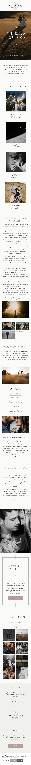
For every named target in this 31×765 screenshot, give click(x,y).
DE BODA (15, 117)
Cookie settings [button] (5, 760)
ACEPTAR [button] (20, 760)
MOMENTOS (15, 115)
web (8, 480)
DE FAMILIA (15, 208)
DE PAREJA (15, 178)
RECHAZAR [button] (13, 760)
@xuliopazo (15, 627)
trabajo (15, 736)
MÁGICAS (16, 147)
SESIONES (16, 145)
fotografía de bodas (8, 239)
